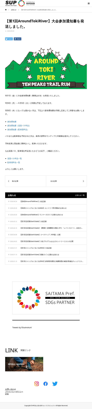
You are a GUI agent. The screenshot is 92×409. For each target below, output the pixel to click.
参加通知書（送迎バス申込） (19, 125)
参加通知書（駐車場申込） (18, 129)
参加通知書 (11, 121)
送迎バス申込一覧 (14, 158)
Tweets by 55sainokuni (22, 327)
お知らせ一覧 (80, 195)
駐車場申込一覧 (13, 162)
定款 (7, 394)
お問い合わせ (10, 389)
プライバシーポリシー (14, 391)
